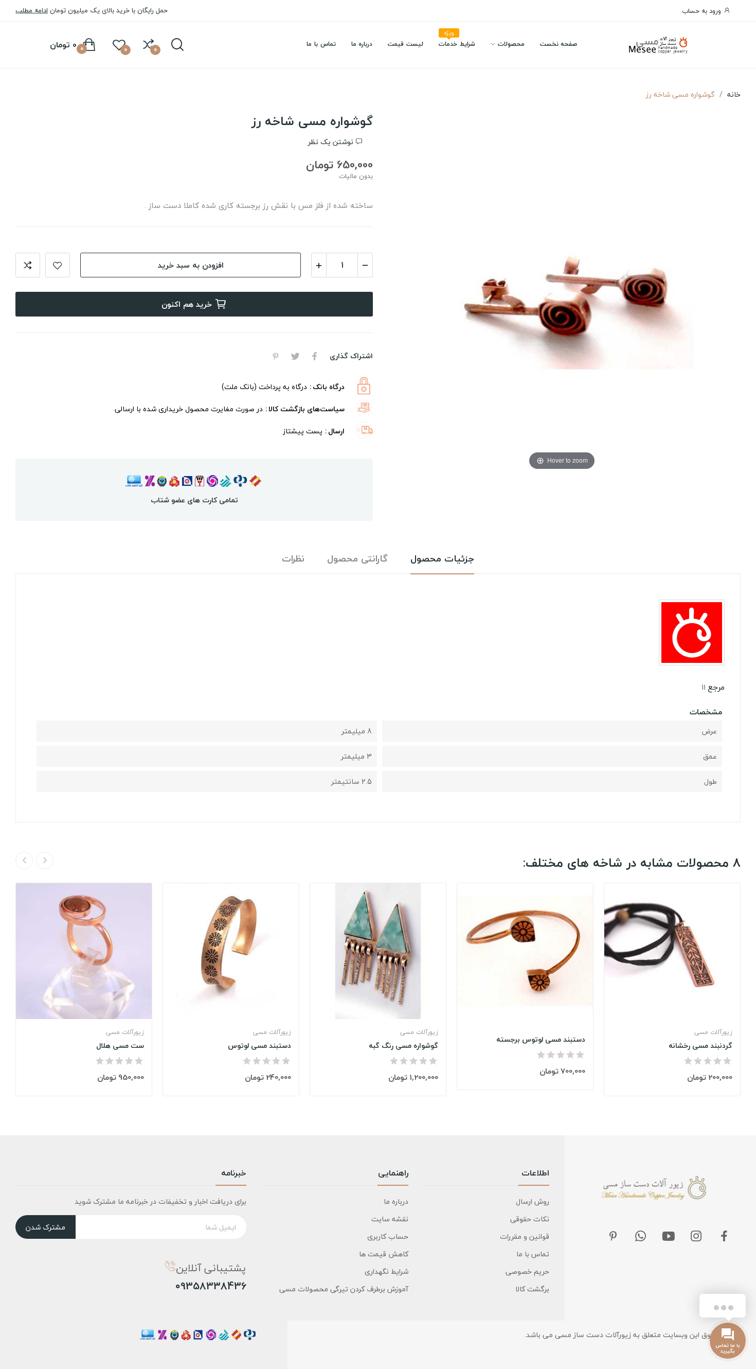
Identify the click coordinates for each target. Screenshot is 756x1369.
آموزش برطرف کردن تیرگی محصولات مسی (343, 1289)
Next (24, 860)
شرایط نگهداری (386, 1271)
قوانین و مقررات (524, 1236)
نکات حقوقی (529, 1219)
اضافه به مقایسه (27, 265)
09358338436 (210, 1286)
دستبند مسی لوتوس (259, 1046)
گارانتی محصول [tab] (357, 559)
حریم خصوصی (527, 1271)
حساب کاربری (387, 1236)
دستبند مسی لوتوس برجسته (540, 1039)
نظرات (293, 559)
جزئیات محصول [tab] (442, 559)
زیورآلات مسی (125, 1032)
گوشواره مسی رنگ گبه (403, 1046)
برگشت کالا (532, 1289)
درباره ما (396, 1201)
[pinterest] (613, 1237)
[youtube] (668, 1237)
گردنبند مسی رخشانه (700, 1046)
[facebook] (724, 1237)
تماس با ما (532, 1254)
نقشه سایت (389, 1219)
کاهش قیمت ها (383, 1254)
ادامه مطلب (31, 10)
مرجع (716, 687)
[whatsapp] (641, 1237)
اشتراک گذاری (315, 356)
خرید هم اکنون (186, 304)
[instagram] (696, 1237)
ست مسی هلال (120, 1046)
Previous (44, 860)
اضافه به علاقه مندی (57, 265)
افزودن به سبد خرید (191, 265)
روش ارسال (532, 1201)
